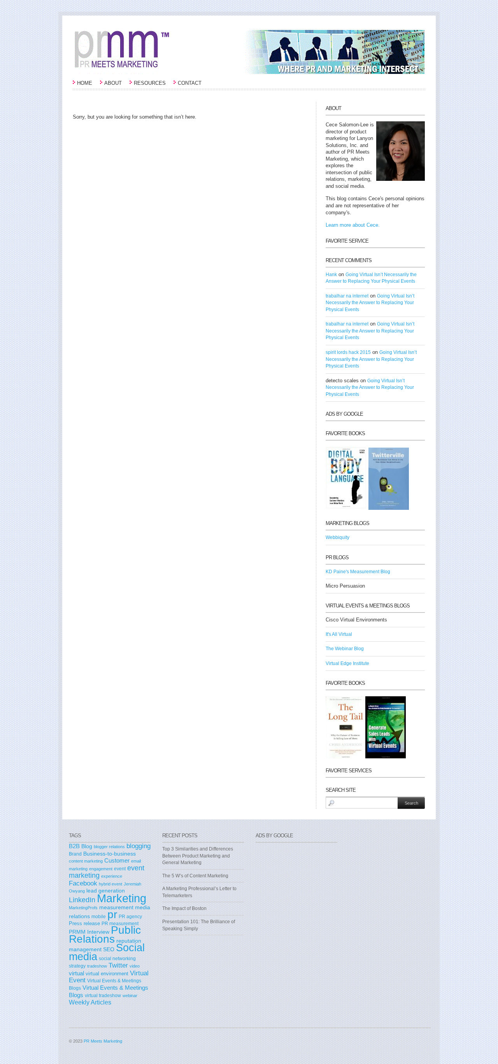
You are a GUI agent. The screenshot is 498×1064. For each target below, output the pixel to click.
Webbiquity (337, 537)
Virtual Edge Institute (347, 663)
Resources (150, 83)
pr (112, 914)
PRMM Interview (89, 932)
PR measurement (120, 923)
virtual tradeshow (103, 995)
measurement (116, 907)
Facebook (83, 883)
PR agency (130, 916)
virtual (76, 973)
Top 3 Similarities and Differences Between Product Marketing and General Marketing (197, 855)
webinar (130, 995)
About (113, 83)
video (135, 966)
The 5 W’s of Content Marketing (195, 875)
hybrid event (110, 884)
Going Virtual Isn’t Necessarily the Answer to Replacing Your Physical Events (370, 302)
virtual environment (107, 973)
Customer (117, 861)
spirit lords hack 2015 (348, 352)
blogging (138, 846)
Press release (84, 923)
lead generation (105, 891)
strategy (77, 966)
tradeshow (97, 966)
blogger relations (109, 846)
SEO (108, 949)
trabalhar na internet (347, 296)
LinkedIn (82, 900)
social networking (117, 958)
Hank (331, 274)
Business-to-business (109, 854)
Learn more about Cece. (353, 225)
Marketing (121, 898)
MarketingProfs (83, 907)
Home (84, 83)
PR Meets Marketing (103, 1041)
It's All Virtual (339, 634)
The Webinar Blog (345, 648)
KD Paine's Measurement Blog (358, 571)
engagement (100, 868)
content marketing (86, 861)
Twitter (118, 965)
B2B (74, 846)
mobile (98, 916)
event (120, 869)
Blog (86, 846)
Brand (75, 854)
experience (111, 876)
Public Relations (105, 934)
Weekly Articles (90, 1002)
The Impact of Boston (184, 908)
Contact (190, 83)
